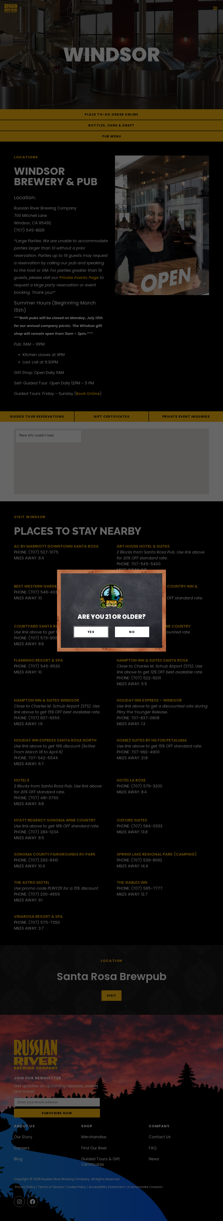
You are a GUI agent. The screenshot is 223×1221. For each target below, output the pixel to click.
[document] (111, 610)
